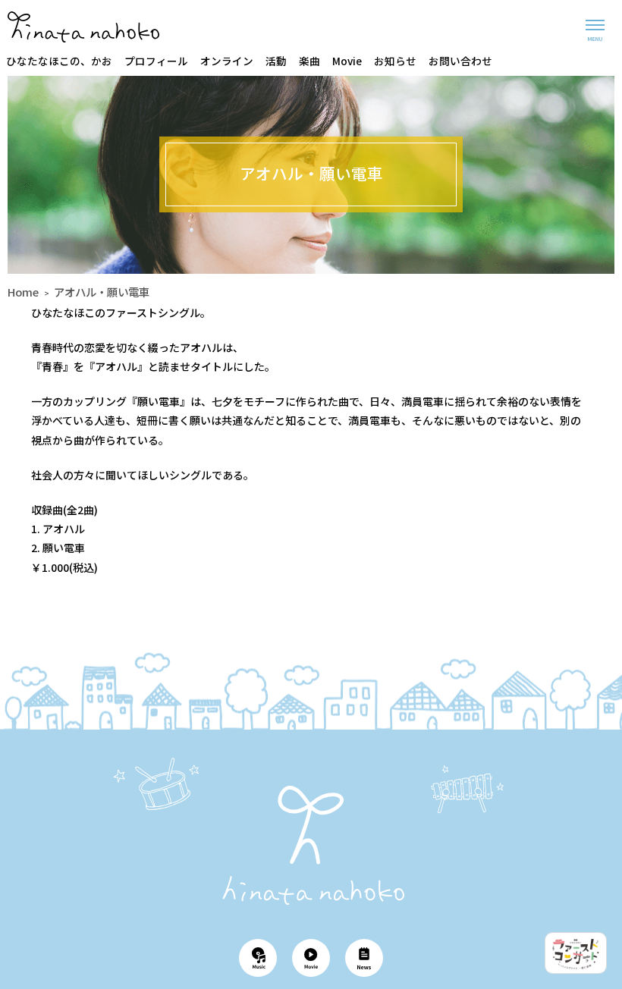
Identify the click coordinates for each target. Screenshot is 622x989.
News (364, 958)
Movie (347, 60)
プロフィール (156, 60)
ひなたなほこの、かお (59, 60)
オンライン (226, 60)
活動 (276, 60)
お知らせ (395, 60)
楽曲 (309, 60)
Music (258, 958)
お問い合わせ (460, 60)
